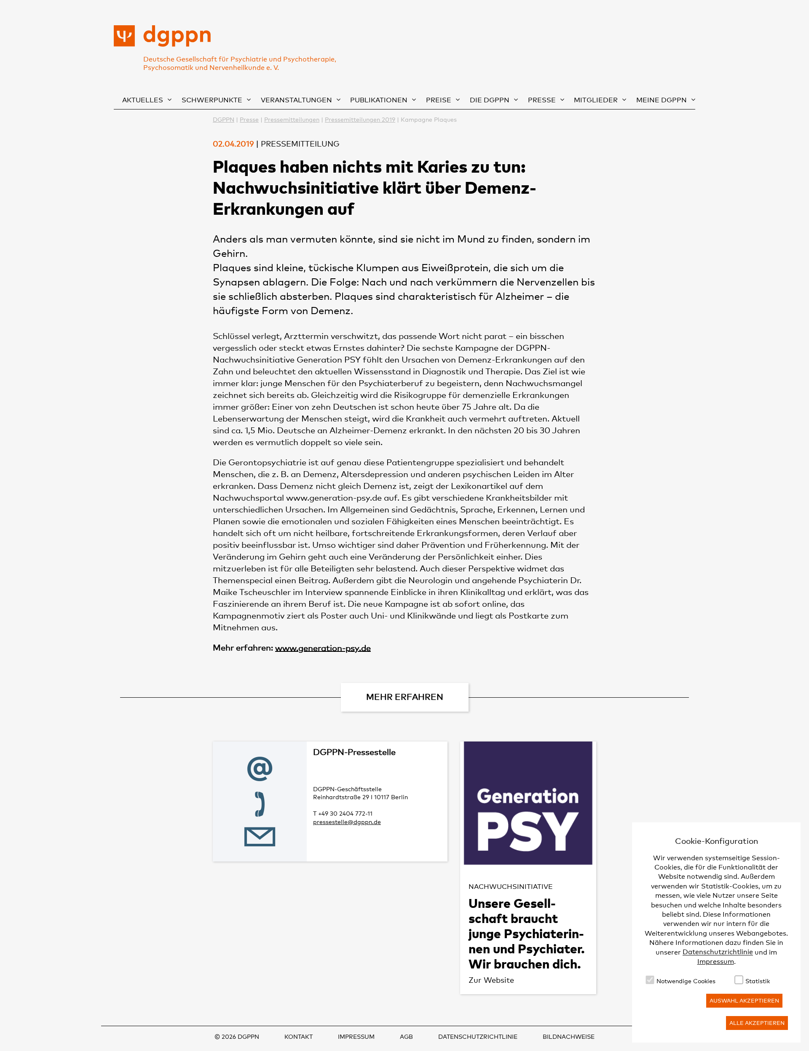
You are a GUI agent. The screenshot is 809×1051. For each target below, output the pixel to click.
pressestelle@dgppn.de (347, 821)
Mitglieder (596, 100)
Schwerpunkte (212, 100)
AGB (406, 1036)
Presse (542, 100)
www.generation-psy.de (323, 648)
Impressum (715, 962)
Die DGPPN (489, 100)
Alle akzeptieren (757, 1022)
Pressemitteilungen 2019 (360, 119)
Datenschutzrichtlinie (718, 952)
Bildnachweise (569, 1036)
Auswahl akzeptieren (744, 1000)
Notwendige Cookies (685, 980)
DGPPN (223, 119)
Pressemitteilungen (291, 119)
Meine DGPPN (661, 100)
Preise (438, 100)
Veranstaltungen (296, 100)
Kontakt (298, 1036)
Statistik (757, 980)
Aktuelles (142, 100)
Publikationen (378, 100)
